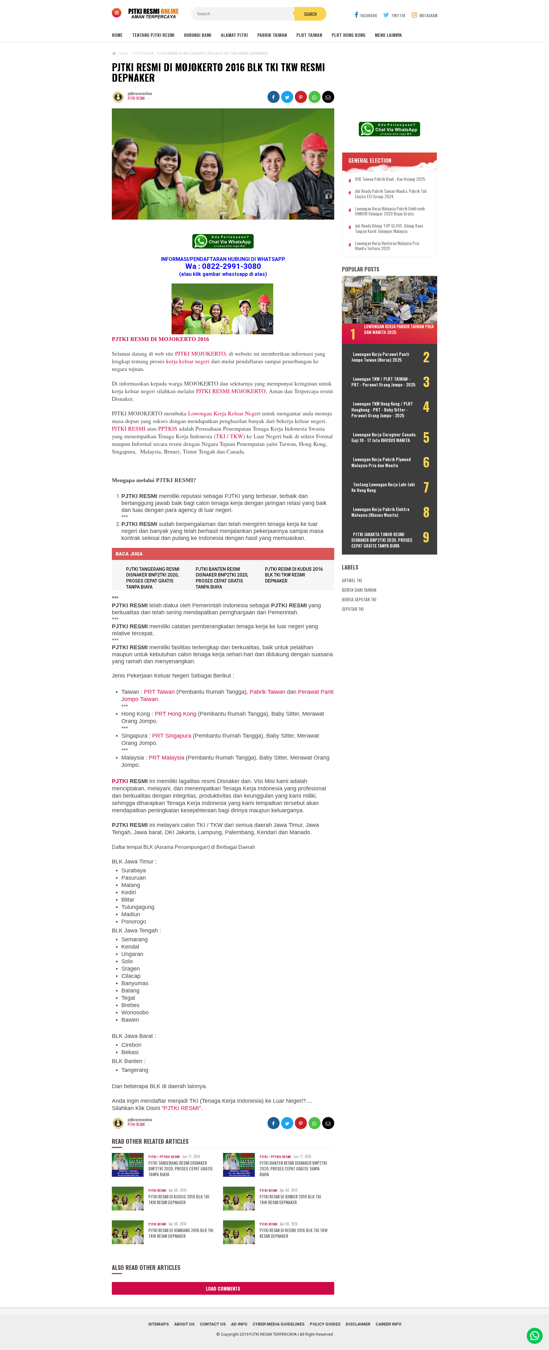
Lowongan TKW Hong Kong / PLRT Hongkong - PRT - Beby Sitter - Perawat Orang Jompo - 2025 (382, 409)
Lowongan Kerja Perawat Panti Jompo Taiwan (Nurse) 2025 (380, 357)
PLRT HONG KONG (348, 34)
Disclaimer (358, 1324)
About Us (184, 1324)
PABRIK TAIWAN (272, 34)
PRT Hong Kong (175, 714)
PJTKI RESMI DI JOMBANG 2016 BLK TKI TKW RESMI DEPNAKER (180, 1233)
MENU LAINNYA (388, 34)
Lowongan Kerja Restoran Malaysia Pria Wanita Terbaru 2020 (387, 246)
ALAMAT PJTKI (234, 34)
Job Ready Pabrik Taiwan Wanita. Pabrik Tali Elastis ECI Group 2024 (390, 193)
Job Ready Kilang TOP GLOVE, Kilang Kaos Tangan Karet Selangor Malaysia (389, 228)
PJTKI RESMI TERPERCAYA (273, 1334)
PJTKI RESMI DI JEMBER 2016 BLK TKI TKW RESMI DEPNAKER (290, 1199)
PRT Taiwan (159, 692)
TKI (220, 436)
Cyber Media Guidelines (278, 1324)
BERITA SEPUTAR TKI (359, 599)
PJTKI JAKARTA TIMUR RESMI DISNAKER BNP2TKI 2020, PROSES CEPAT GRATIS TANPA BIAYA (381, 540)
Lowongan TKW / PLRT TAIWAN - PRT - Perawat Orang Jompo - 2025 (383, 381)
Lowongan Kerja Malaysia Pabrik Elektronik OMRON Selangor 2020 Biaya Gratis (390, 211)
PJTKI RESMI (136, 98)
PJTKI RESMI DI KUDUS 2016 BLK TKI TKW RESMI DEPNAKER (294, 575)
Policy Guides (325, 1324)
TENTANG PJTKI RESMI (153, 34)
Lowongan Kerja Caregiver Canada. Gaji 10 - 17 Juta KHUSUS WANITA (384, 437)
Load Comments (223, 1288)
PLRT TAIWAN (309, 34)
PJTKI (120, 781)
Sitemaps (158, 1324)
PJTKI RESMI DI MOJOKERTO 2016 (160, 339)
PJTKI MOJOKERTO (200, 353)
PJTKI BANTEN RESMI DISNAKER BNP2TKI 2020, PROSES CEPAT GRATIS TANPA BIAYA (293, 1168)
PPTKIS (167, 428)
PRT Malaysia (166, 757)
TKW (236, 436)
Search (310, 14)
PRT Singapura (171, 736)
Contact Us (213, 1324)
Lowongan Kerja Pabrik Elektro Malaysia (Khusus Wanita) (380, 512)
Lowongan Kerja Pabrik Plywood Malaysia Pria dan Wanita (381, 462)
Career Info (388, 1324)
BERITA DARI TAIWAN (359, 589)
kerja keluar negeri (187, 361)
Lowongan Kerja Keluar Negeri (224, 413)
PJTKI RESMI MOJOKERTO (231, 391)
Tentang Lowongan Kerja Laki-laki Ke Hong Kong (383, 487)
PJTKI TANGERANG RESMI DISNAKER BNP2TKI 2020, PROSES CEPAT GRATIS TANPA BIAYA (180, 1168)
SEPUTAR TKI (352, 608)
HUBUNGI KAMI (197, 34)
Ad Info (239, 1324)
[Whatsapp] (535, 1336)
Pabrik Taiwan (267, 692)
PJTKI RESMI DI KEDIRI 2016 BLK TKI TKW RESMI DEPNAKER (294, 1233)
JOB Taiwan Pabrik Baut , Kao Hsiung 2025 (390, 179)
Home (117, 34)
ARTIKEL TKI (352, 580)
